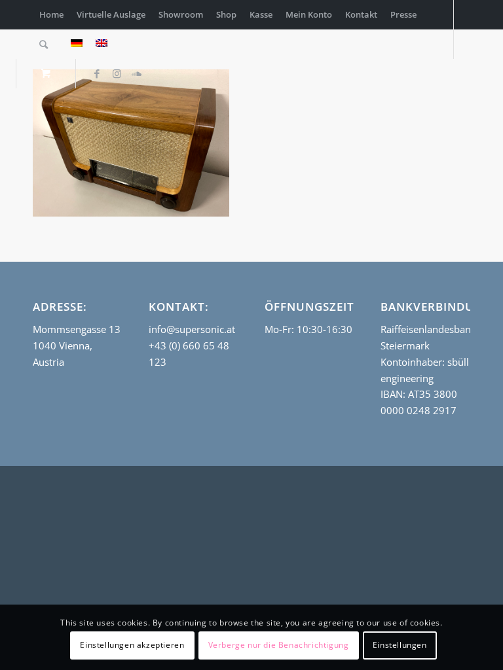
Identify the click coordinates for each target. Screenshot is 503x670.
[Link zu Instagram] (116, 73)
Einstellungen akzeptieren (132, 644)
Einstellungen (400, 644)
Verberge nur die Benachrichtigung (278, 644)
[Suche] (43, 44)
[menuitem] (51, 14)
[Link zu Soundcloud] (136, 73)
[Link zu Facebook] (97, 73)
